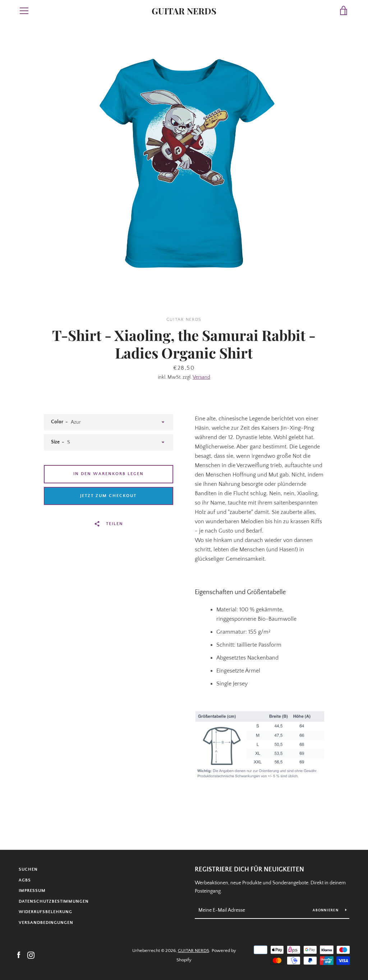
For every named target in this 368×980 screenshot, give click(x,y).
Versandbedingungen (46, 922)
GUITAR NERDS (184, 11)
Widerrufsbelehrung (45, 912)
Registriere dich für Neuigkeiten (249, 869)
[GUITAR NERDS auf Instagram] (30, 955)
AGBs (25, 880)
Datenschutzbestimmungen (54, 901)
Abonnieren (326, 910)
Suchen (28, 869)
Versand (201, 377)
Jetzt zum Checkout (108, 495)
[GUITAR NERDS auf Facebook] (18, 955)
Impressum (32, 890)
